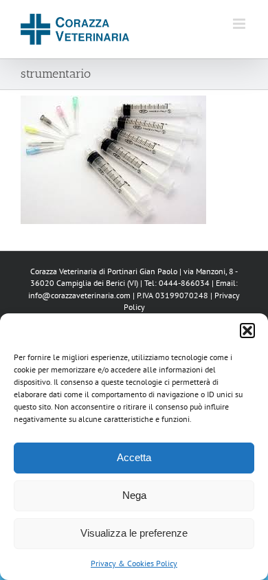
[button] (247, 330)
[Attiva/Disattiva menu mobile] (240, 23)
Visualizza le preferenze (134, 533)
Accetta (134, 457)
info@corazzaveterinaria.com (79, 295)
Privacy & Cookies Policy (134, 563)
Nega (134, 495)
